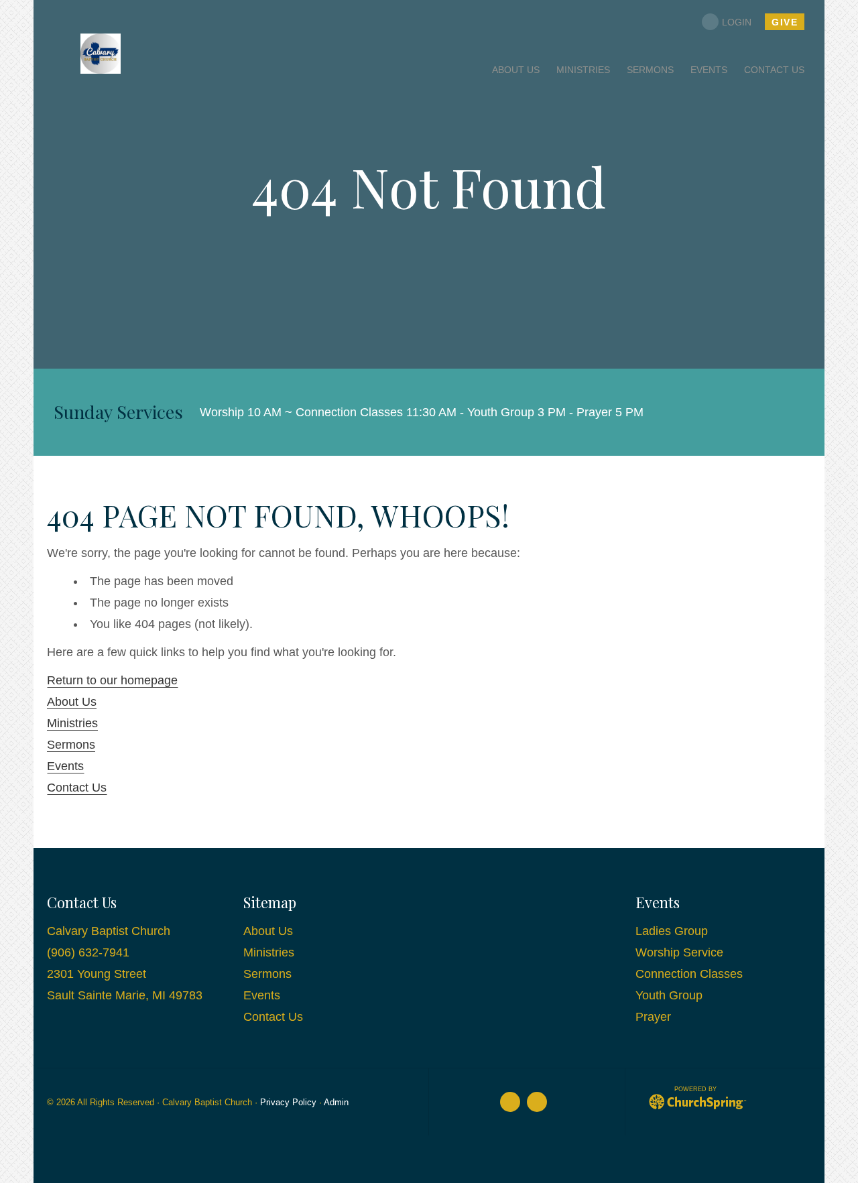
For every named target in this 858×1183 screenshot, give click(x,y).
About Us (72, 701)
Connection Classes (689, 974)
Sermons (71, 744)
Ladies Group (671, 931)
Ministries (72, 723)
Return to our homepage (112, 680)
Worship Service (679, 952)
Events (65, 766)
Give (785, 22)
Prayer (653, 1016)
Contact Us (77, 787)
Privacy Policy (288, 1102)
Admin (336, 1102)
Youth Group (668, 995)
